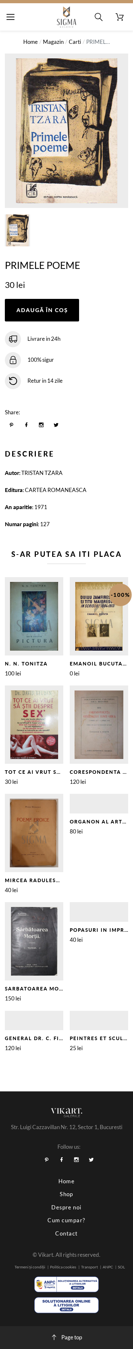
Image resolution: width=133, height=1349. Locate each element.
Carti (75, 41)
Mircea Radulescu (34, 880)
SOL (121, 1267)
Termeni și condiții (30, 1267)
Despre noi (66, 1207)
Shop (66, 1194)
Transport (89, 1267)
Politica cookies (63, 1267)
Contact (66, 1233)
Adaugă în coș (42, 310)
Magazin (53, 41)
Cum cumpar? (66, 1220)
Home (30, 41)
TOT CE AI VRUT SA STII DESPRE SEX (57, 772)
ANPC (108, 1267)
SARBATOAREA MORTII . (40, 988)
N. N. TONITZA (26, 663)
